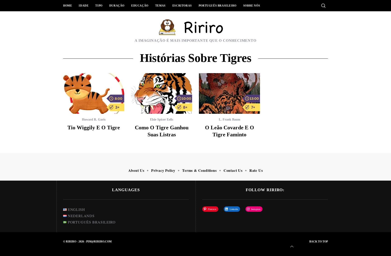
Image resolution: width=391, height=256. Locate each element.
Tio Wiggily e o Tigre (93, 127)
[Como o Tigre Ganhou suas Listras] (161, 93)
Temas (160, 5)
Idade (83, 5)
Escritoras (182, 5)
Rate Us (256, 170)
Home (67, 5)
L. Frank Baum (229, 119)
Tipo (98, 5)
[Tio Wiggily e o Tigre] (93, 93)
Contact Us (233, 170)
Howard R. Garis (93, 119)
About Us (136, 170)
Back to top (318, 241)
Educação (139, 5)
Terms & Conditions (199, 170)
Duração (116, 5)
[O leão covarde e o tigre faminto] (229, 93)
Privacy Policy (163, 170)
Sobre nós (251, 5)
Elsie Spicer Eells (161, 119)
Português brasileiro (217, 5)
